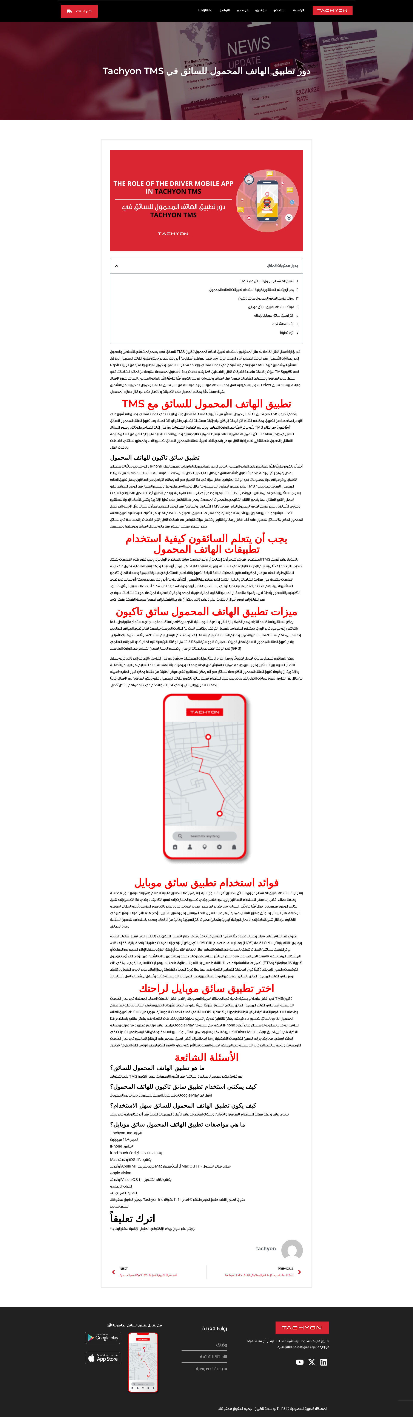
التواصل (224, 10)
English (204, 10)
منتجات (279, 10)
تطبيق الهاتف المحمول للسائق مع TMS (267, 281)
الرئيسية (298, 10)
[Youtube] (299, 1362)
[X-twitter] (311, 1362)
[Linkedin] (323, 1362)
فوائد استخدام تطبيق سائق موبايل (271, 307)
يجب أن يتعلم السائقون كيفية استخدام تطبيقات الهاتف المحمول (251, 290)
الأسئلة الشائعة (283, 324)
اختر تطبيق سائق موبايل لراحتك (274, 316)
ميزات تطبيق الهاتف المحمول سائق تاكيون (266, 298)
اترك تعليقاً (287, 333)
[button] (117, 266)
